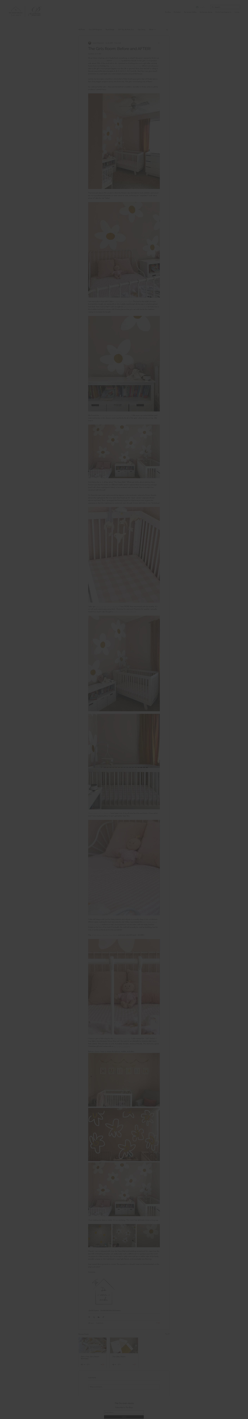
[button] (150, 697)
